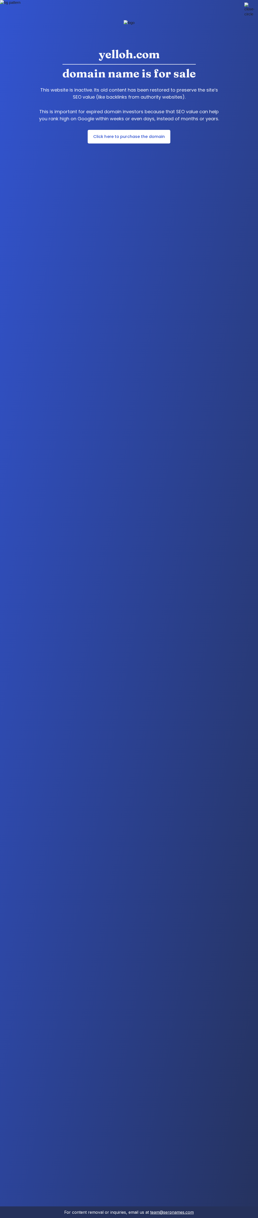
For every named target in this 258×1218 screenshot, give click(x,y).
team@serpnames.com (172, 1212)
